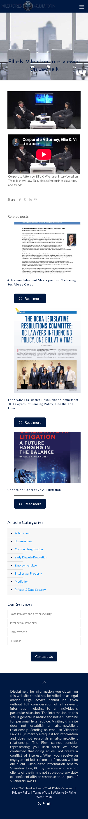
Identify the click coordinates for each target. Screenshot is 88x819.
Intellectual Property (28, 573)
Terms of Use (41, 792)
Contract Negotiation (29, 549)
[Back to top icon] (44, 682)
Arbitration (22, 533)
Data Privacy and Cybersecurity (31, 614)
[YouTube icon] (44, 803)
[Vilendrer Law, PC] (28, 5)
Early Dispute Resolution (31, 557)
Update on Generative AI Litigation (34, 490)
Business (15, 641)
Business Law (23, 541)
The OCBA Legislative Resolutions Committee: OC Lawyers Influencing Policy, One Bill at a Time (42, 404)
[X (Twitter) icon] (39, 803)
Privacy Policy (21, 792)
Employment (18, 632)
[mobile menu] (82, 7)
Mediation (21, 581)
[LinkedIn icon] (49, 803)
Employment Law (26, 565)
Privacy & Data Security (30, 589)
